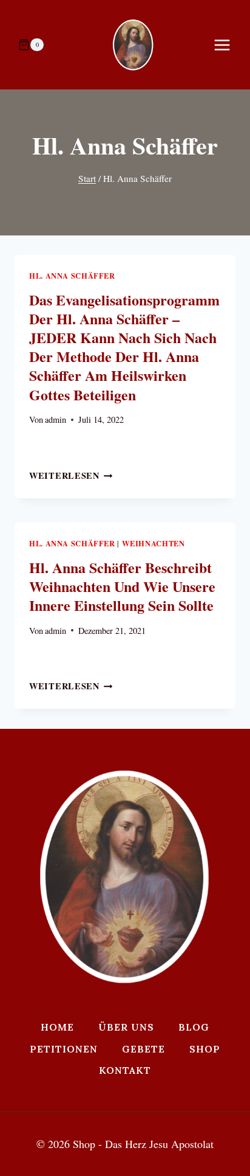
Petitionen (64, 1049)
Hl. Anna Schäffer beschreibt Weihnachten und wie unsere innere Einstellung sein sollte (122, 586)
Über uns (126, 1027)
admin (55, 419)
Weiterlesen (71, 475)
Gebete (143, 1049)
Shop (204, 1049)
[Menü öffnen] (228, 44)
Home (57, 1027)
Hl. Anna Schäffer (72, 275)
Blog (193, 1027)
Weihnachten (153, 543)
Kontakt (125, 1070)
